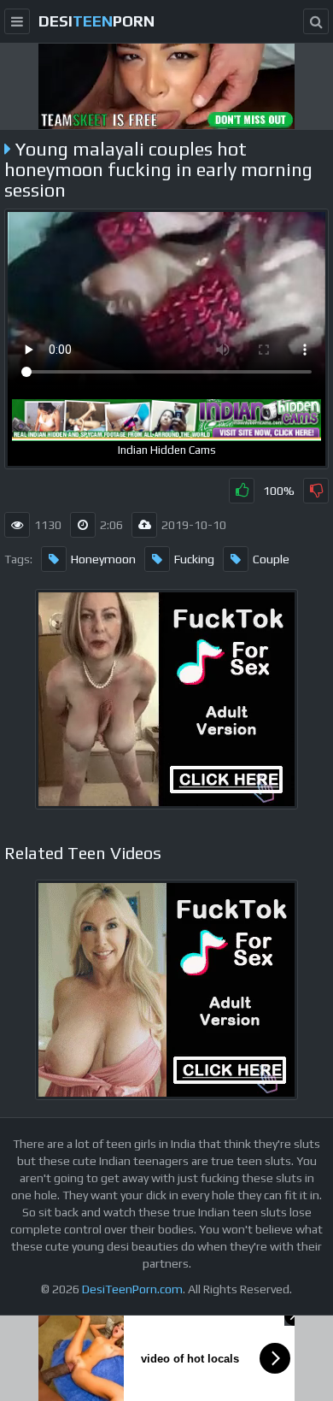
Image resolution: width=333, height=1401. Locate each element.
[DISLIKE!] (316, 490)
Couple (271, 559)
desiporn (96, 21)
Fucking (194, 559)
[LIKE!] (241, 490)
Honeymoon (103, 559)
